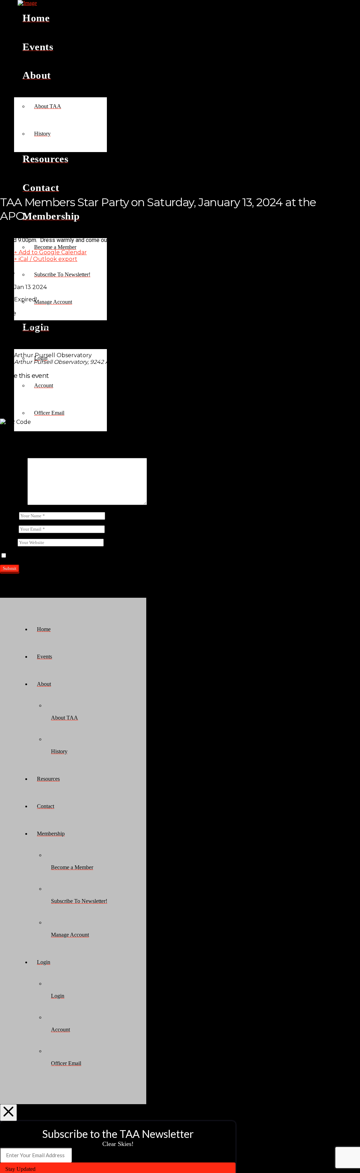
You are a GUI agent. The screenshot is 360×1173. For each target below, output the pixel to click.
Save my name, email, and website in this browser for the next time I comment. (95, 556)
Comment (13, 503)
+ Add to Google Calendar (50, 252)
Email (8, 529)
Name (9, 515)
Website (9, 542)
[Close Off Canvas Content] (8, 1112)
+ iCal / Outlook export (45, 259)
